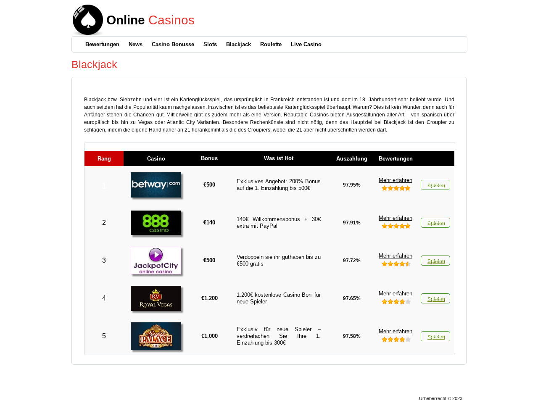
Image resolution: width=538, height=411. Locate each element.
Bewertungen (102, 44)
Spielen (435, 185)
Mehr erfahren (395, 180)
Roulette (271, 44)
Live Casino (306, 44)
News (135, 44)
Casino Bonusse (173, 44)
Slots (210, 44)
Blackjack (238, 44)
